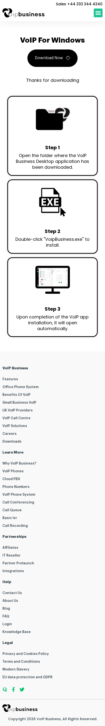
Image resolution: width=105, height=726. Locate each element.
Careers (9, 434)
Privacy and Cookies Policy (25, 654)
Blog (6, 608)
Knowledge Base (16, 632)
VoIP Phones (13, 471)
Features (10, 379)
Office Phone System (20, 387)
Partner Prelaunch (18, 563)
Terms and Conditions (21, 661)
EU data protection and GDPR (27, 677)
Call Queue (12, 510)
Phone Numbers (16, 487)
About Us (10, 601)
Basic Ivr (9, 518)
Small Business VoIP (19, 402)
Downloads (11, 441)
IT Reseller (11, 555)
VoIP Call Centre (16, 418)
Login (7, 624)
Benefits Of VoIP (16, 395)
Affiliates (10, 547)
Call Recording (15, 526)
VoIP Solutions (14, 426)
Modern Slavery (15, 669)
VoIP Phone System (18, 494)
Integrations (13, 571)
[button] (98, 13)
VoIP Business (49, 719)
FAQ (5, 616)
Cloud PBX (11, 479)
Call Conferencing (18, 502)
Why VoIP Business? (19, 463)
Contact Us (12, 593)
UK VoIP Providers (17, 410)
